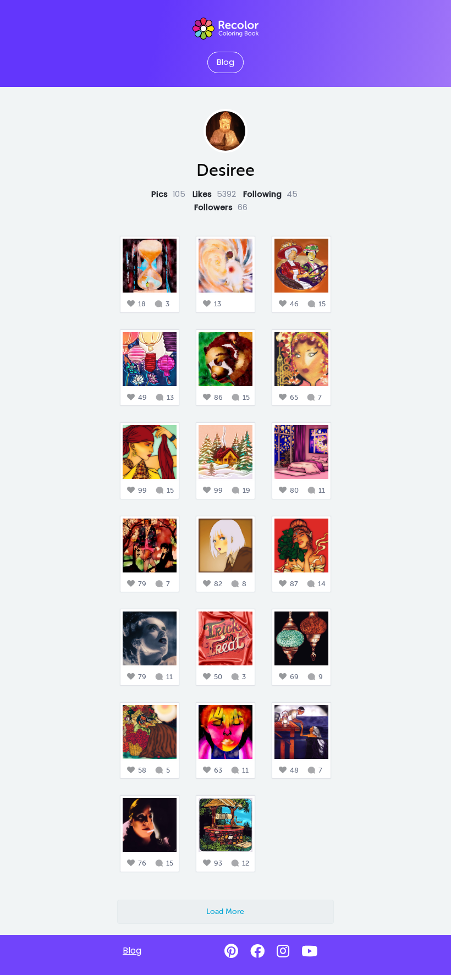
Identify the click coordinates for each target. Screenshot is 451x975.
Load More (225, 911)
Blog (225, 62)
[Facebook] (257, 951)
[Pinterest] (231, 951)
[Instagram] (283, 951)
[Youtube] (309, 951)
